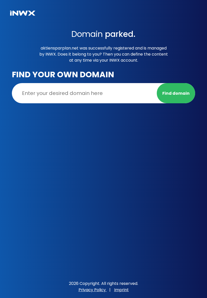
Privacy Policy (93, 290)
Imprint (121, 290)
